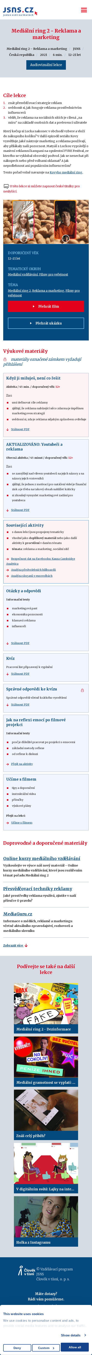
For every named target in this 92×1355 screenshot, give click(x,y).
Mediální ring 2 (19, 291)
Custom (43, 1348)
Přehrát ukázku (48, 323)
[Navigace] (84, 10)
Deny (17, 1348)
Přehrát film (48, 306)
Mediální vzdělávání (23, 274)
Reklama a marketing (48, 291)
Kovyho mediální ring (66, 172)
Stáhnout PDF (20, 429)
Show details (70, 1335)
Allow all (75, 1347)
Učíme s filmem (21, 822)
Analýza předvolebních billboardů (33, 569)
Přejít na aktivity (22, 764)
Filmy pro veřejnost (53, 274)
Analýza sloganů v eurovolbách (31, 575)
